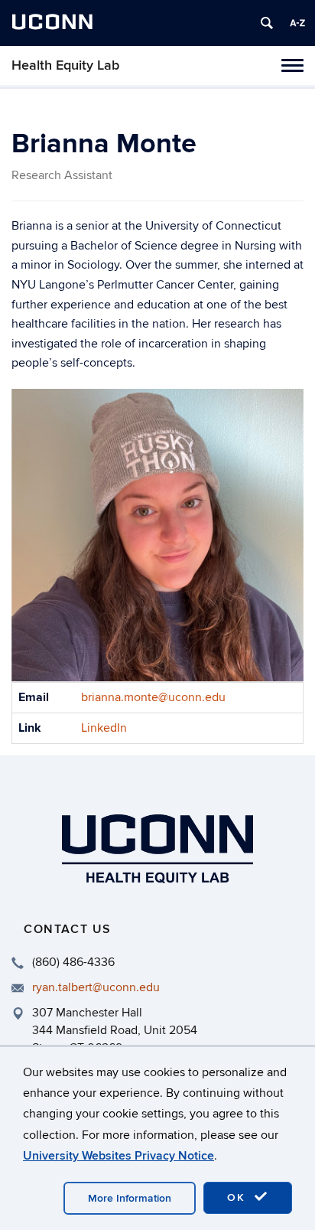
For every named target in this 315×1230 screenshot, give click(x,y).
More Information (129, 1198)
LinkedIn (104, 728)
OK (238, 1197)
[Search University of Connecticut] (267, 23)
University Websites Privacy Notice (118, 1155)
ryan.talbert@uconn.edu (96, 987)
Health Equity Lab (65, 65)
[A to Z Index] (297, 23)
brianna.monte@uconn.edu (153, 697)
